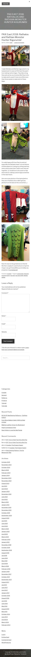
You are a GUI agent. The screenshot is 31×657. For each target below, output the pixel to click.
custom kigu (20, 273)
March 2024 (5, 470)
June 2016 (5, 603)
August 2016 (5, 598)
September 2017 (7, 579)
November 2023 (6, 481)
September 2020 (7, 515)
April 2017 (5, 590)
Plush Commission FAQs (9, 427)
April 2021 (5, 499)
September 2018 (7, 550)
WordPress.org (6, 642)
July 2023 (4, 486)
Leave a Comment (19, 42)
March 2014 (5, 622)
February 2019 (6, 539)
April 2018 (5, 563)
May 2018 (4, 561)
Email (4, 324)
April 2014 (5, 619)
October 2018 (6, 547)
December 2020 (6, 507)
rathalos (25, 275)
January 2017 (5, 593)
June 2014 (5, 617)
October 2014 (6, 614)
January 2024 (6, 475)
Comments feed (6, 640)
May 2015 (4, 611)
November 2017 (6, 574)
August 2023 (5, 483)
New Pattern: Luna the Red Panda (12, 430)
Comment (5, 293)
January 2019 (5, 542)
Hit (6, 654)
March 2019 (5, 537)
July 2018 (4, 555)
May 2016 (4, 606)
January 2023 (6, 491)
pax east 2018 (19, 275)
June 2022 (5, 497)
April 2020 (5, 526)
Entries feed (5, 637)
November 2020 (6, 510)
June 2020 (5, 523)
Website (4, 332)
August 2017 (5, 582)
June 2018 (5, 558)
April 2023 (5, 489)
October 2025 (6, 462)
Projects (4, 400)
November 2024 (7, 465)
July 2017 (4, 585)
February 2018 (6, 569)
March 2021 (5, 502)
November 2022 (6, 494)
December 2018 (6, 545)
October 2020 (6, 513)
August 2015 (5, 609)
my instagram (13, 270)
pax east (12, 275)
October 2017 (6, 577)
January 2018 (5, 571)
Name (4, 316)
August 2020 (5, 518)
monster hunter (6, 275)
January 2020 (6, 531)
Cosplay (9, 273)
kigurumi (26, 273)
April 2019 (5, 534)
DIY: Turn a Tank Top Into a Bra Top (16, 440)
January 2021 (5, 505)
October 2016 (6, 595)
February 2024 (6, 473)
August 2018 (5, 553)
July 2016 (4, 601)
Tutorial (4, 403)
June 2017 (5, 587)
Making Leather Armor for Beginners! (13, 425)
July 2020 (4, 521)
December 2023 (6, 478)
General (4, 395)
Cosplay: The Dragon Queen (14, 445)
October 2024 (6, 467)
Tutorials (4, 406)
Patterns (4, 398)
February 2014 (6, 625)
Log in (3, 634)
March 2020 (5, 529)
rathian (3, 277)
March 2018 (5, 566)
